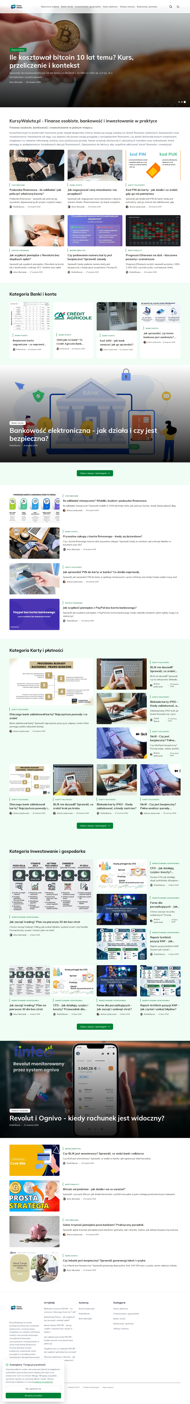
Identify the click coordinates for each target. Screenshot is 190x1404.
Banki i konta (67, 6)
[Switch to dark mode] (178, 6)
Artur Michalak (16, 82)
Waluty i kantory (127, 6)
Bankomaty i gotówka (147, 6)
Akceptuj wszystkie (33, 1395)
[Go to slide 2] (182, 102)
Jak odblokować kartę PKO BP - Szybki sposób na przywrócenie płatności (58, 1340)
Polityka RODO (74, 1387)
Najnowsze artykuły (50, 6)
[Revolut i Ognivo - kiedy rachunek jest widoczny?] (95, 1089)
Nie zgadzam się (33, 1388)
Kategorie (119, 1302)
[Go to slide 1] (179, 102)
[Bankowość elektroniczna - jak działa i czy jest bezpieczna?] (95, 413)
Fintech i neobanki (20, 250)
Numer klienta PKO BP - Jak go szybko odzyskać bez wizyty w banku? (58, 1328)
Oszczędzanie (18, 185)
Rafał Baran (14, 445)
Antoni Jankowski (86, 1308)
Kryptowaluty (18, 50)
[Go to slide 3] (185, 102)
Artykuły (49, 1302)
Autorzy (84, 1302)
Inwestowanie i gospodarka (88, 6)
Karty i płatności (110, 6)
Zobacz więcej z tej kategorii (93, 473)
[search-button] (170, 6)
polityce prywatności (43, 1382)
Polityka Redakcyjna (91, 1387)
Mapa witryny (108, 1387)
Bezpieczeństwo (78, 250)
